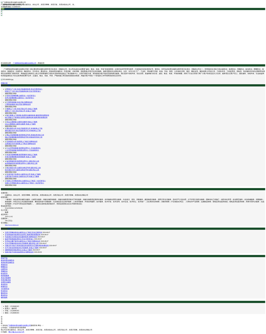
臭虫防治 (4, 284)
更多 (9, 65)
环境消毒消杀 (6, 280)
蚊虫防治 (4, 273)
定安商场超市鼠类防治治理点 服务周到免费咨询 (22, 234)
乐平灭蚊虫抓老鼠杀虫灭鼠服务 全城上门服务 (22, 248)
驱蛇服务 (4, 297)
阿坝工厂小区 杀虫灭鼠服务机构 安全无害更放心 (23, 91)
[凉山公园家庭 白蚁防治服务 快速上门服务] (21, 122)
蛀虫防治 (4, 291)
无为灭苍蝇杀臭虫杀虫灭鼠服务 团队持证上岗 (22, 243)
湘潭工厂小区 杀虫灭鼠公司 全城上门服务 (20, 111)
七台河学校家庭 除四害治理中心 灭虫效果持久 (22, 150)
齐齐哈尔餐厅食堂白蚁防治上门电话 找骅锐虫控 (22, 241)
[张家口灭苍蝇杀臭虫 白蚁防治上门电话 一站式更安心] (25, 181)
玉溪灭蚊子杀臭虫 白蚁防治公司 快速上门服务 (22, 176)
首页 (2, 9)
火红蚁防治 (5, 289)
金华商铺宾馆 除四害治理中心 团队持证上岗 (21, 163)
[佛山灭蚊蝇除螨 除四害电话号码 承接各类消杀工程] (24, 135)
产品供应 (15, 9)
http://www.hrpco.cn (11, 225)
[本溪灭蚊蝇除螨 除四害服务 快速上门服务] (21, 155)
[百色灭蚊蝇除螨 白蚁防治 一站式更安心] (20, 96)
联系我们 (29, 9)
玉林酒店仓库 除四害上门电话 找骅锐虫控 (20, 144)
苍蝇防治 (4, 271)
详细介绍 (4, 83)
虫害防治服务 (6, 282)
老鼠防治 (4, 265)
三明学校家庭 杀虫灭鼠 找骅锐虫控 (18, 104)
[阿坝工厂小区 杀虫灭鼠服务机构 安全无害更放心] (23, 89)
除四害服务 (5, 275)
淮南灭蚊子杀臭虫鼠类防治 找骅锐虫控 (19, 252)
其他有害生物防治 (7, 262)
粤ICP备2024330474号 (16, 332)
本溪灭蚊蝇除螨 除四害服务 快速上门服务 (20, 157)
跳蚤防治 (4, 286)
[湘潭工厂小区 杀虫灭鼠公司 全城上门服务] (21, 109)
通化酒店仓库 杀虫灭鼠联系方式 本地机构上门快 (23, 130)
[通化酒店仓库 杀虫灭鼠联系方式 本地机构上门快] (23, 128)
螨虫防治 (4, 293)
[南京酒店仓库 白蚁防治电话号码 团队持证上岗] (23, 168)
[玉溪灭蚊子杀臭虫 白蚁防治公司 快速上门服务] (23, 174)
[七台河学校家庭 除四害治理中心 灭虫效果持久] (23, 148)
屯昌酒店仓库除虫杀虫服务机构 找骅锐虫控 (21, 237)
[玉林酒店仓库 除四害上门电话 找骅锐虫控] (21, 141)
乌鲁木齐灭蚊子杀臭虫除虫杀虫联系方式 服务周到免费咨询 (27, 245)
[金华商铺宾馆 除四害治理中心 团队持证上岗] (22, 161)
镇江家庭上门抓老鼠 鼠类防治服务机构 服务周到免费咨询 (26, 117)
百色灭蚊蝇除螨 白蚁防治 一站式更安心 (19, 98)
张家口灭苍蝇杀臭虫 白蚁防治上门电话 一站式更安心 (24, 183)
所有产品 (4, 258)
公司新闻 (22, 9)
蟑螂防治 (4, 267)
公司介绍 (8, 9)
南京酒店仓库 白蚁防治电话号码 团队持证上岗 (22, 170)
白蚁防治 (4, 269)
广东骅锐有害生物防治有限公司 (24, 63)
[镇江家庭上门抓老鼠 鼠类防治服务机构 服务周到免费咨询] (27, 115)
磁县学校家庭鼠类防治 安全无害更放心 (19, 239)
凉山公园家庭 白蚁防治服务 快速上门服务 (20, 124)
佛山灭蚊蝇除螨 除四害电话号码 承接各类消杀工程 (23, 137)
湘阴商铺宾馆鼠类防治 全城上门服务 (18, 250)
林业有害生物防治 (7, 260)
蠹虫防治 (4, 295)
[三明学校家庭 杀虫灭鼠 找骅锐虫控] (18, 102)
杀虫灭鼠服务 (6, 278)
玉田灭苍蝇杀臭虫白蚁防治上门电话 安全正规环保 (23, 232)
